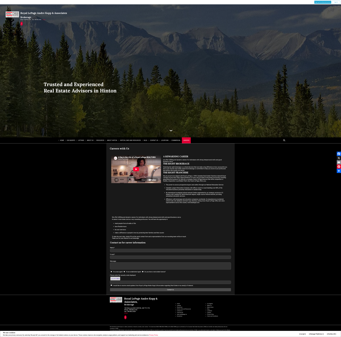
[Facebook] (339, 154)
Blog (145, 140)
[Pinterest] (339, 166)
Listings (81, 140)
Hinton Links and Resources (130, 140)
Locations (165, 140)
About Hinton (112, 140)
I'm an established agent (133, 272)
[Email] (339, 162)
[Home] (12, 14)
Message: (113, 261)
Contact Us (154, 140)
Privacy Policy (153, 335)
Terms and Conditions (212, 316)
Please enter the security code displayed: (123, 275)
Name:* (112, 248)
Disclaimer (179, 316)
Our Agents (71, 140)
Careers (186, 140)
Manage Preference (316, 334)
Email (44, 19)
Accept (302, 334)
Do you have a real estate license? (155, 272)
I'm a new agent (118, 272)
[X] (339, 158)
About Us (90, 140)
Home (62, 140)
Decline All (331, 334)
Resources (100, 140)
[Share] (339, 171)
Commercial (175, 140)
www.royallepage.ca (182, 314)
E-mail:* (112, 254)
